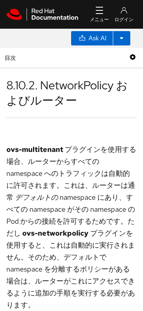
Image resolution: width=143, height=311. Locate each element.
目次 (11, 57)
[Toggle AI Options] (121, 38)
